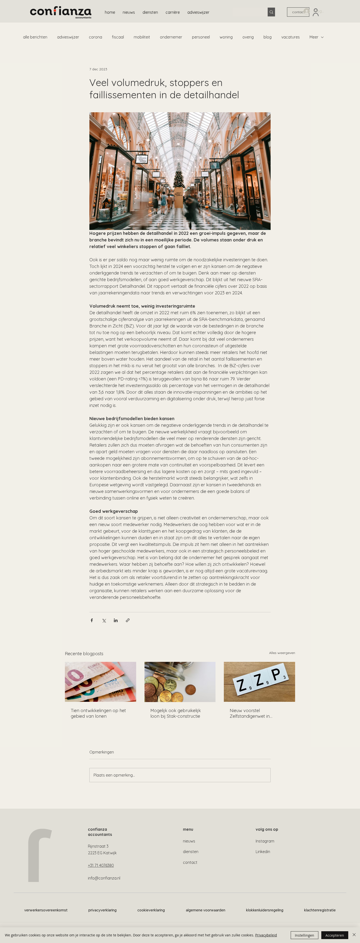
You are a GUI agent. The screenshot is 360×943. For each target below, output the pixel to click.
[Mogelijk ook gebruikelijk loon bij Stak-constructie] (180, 682)
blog (268, 37)
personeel (201, 37)
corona (95, 37)
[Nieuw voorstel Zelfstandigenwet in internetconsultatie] (259, 682)
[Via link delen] (127, 620)
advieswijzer (68, 37)
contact (190, 862)
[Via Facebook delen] (91, 620)
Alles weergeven (282, 653)
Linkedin (263, 851)
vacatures (290, 37)
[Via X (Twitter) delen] (103, 620)
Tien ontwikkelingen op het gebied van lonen (98, 713)
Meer (314, 37)
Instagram (265, 841)
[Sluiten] (354, 935)
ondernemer (171, 37)
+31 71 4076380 (101, 865)
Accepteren (334, 935)
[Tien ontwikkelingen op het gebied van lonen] (100, 682)
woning (226, 37)
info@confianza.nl (104, 878)
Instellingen (304, 935)
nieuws (189, 841)
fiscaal (118, 37)
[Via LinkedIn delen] (115, 620)
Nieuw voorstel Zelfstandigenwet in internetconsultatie (250, 713)
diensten (190, 851)
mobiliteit (142, 37)
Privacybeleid (266, 935)
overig (248, 37)
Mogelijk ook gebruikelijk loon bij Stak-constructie (175, 713)
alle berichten (35, 37)
